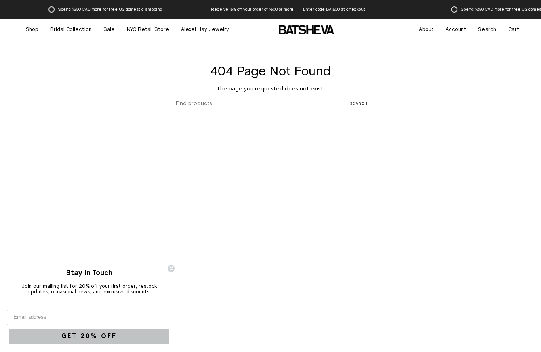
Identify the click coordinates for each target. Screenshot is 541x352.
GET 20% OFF (89, 336)
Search (359, 103)
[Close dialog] (171, 268)
